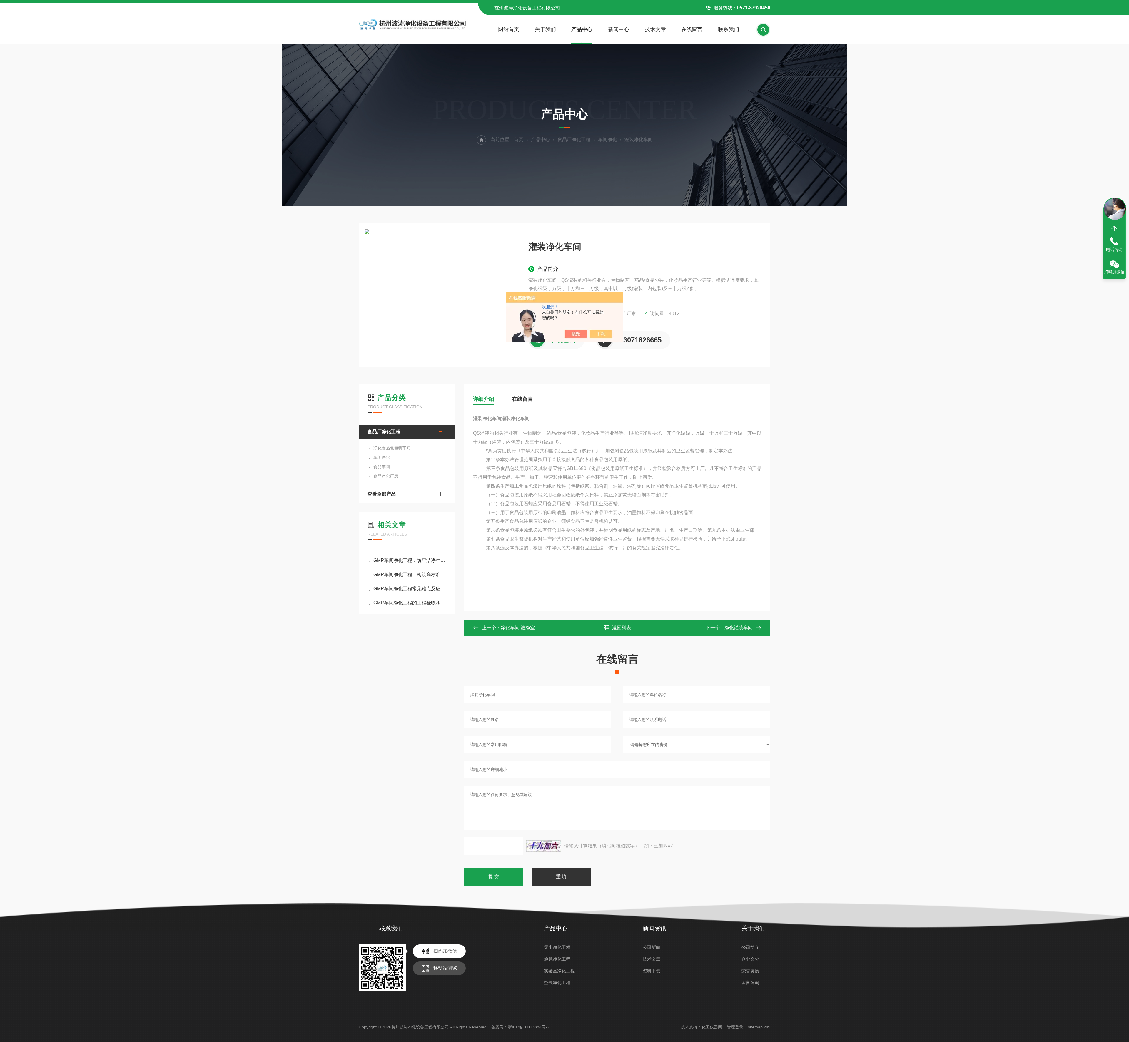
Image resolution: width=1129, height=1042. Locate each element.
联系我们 (728, 29)
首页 (518, 139)
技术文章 (655, 29)
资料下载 (651, 970)
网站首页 (508, 29)
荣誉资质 (750, 970)
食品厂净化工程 (573, 139)
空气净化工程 (557, 982)
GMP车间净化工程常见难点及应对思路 (410, 588)
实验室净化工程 (559, 970)
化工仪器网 (712, 1027)
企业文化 (750, 958)
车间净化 (607, 139)
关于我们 (545, 29)
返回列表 (621, 627)
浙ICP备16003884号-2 (529, 1027)
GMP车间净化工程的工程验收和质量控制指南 (410, 602)
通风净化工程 (557, 958)
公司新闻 (651, 947)
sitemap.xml (759, 1027)
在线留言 (691, 29)
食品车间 (381, 466)
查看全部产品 (382, 493)
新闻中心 (618, 29)
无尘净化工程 (557, 947)
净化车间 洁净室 (518, 627)
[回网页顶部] (1114, 228)
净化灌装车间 (738, 627)
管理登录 (735, 1027)
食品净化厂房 (385, 476)
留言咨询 (750, 982)
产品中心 (581, 29)
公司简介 (750, 947)
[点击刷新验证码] (543, 846)
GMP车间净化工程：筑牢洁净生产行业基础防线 (410, 560)
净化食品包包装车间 (391, 448)
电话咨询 (1114, 249)
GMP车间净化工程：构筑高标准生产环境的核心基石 (410, 574)
